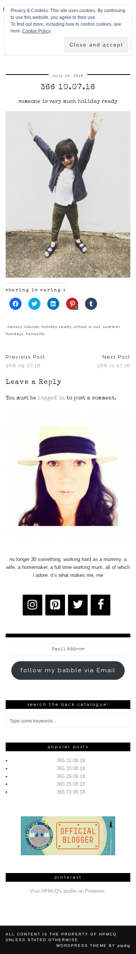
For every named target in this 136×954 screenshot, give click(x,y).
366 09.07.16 (25, 361)
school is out (87, 327)
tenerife (35, 334)
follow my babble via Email (68, 670)
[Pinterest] (55, 605)
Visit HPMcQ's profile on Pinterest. (68, 891)
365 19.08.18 (71, 792)
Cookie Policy (36, 31)
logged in (51, 398)
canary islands (23, 327)
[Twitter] (78, 605)
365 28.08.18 (71, 784)
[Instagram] (32, 605)
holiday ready (56, 327)
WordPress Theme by (93, 945)
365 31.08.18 (71, 760)
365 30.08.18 (71, 768)
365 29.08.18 (71, 776)
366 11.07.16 (113, 361)
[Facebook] (100, 605)
